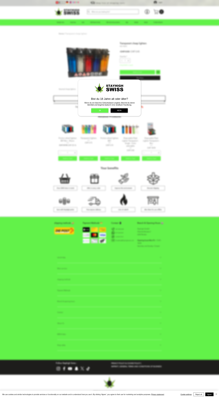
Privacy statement (157, 394)
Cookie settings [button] (186, 394)
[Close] (216, 394)
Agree (209, 394)
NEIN (119, 110)
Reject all (198, 394)
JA (100, 110)
